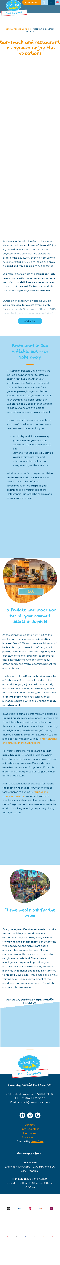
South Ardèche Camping (18, 29)
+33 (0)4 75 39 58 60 (44, 2)
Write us (51, 2)
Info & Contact (30, 1129)
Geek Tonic (37, 1141)
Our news (30, 1125)
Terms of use (30, 1133)
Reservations (31, 2)
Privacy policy (30, 1137)
